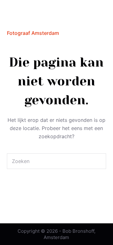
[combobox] (49, 161)
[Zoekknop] (98, 161)
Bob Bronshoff (34, 21)
